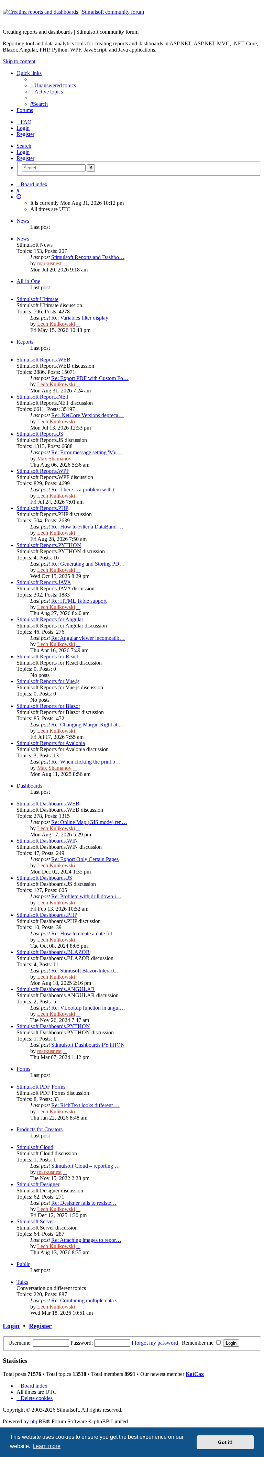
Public (23, 1264)
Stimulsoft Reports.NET (42, 397)
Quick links (29, 73)
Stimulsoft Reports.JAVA (43, 582)
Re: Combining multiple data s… (87, 1300)
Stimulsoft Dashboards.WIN (47, 841)
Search (23, 146)
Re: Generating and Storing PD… (88, 564)
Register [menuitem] (25, 134)
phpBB (38, 1421)
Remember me (198, 1343)
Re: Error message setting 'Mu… (86, 452)
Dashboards (29, 786)
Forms (23, 1069)
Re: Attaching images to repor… (86, 1240)
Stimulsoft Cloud (34, 1147)
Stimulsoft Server (35, 1221)
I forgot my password (155, 1343)
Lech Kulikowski (56, 324)
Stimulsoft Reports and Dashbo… (87, 257)
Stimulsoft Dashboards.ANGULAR (55, 989)
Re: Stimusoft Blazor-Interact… (85, 971)
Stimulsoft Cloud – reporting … (85, 1166)
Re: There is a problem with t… (85, 489)
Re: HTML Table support (79, 601)
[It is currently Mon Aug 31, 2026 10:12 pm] (18, 197)
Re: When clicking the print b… (86, 762)
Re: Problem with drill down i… (86, 896)
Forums (24, 110)
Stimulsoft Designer (37, 1184)
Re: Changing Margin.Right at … (87, 724)
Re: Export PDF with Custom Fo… (90, 378)
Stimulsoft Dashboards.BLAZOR (53, 952)
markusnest (49, 263)
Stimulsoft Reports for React (47, 656)
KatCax (195, 1374)
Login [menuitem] (23, 128)
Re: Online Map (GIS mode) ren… (89, 822)
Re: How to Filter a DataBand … (87, 527)
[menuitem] (53, 85)
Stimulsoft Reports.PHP (42, 508)
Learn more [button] (46, 1446)
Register (25, 158)
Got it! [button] (225, 1442)
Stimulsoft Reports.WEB (43, 360)
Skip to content (19, 61)
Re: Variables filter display (79, 318)
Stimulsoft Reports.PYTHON (48, 545)
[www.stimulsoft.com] (132, 16)
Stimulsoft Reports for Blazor (48, 706)
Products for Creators (39, 1129)
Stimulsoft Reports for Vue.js (47, 681)
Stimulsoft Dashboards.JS (44, 878)
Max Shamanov (54, 458)
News (22, 221)
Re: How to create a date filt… (84, 933)
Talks (22, 1282)
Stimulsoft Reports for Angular (49, 619)
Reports (24, 342)
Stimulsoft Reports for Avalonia (50, 743)
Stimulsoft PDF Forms (40, 1087)
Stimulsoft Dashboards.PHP (46, 915)
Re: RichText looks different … (85, 1105)
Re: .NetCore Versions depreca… (87, 415)
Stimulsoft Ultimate (37, 299)
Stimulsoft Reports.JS (39, 434)
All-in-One (28, 281)
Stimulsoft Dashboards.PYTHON (53, 1026)
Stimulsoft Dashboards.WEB (47, 804)
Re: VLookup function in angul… (88, 1008)
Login (23, 152)
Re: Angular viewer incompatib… (88, 638)
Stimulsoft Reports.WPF (42, 471)
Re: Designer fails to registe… (84, 1203)
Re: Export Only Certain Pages (85, 859)
